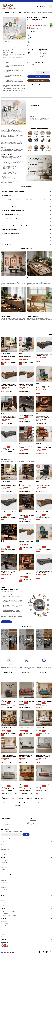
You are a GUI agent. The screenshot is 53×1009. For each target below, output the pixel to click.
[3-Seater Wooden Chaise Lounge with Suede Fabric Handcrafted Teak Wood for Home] (9, 718)
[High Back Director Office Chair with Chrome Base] (26, 434)
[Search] (47, 6)
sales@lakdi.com (6, 824)
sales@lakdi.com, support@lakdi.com (9, 911)
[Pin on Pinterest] (39, 84)
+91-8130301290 (33, 819)
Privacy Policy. (25, 838)
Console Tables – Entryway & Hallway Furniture (13, 12)
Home (2, 12)
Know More (30, 53)
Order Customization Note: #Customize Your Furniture (37, 62)
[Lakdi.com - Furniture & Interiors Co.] (9, 639)
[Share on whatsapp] (36, 84)
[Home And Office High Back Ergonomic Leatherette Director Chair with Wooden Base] (9, 404)
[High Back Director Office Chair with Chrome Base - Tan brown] (19, 443)
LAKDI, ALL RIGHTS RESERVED (9, 956)
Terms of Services (17, 838)
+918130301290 (5, 913)
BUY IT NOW (38, 76)
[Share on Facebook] (32, 84)
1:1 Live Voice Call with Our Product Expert (39, 80)
